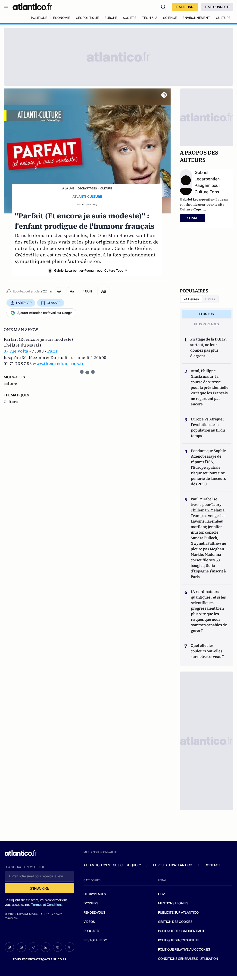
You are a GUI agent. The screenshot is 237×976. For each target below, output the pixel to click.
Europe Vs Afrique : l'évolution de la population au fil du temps (208, 427)
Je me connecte (217, 7)
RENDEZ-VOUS (94, 912)
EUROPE (111, 18)
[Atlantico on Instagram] (57, 947)
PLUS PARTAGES (206, 324)
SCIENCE (170, 18)
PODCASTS (92, 931)
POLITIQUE (39, 18)
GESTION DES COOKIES (175, 922)
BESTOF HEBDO (95, 940)
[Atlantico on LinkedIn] (45, 947)
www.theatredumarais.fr (58, 363)
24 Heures (191, 299)
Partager (23, 303)
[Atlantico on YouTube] (69, 947)
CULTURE (223, 18)
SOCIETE (129, 18)
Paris (52, 351)
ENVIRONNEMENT (196, 18)
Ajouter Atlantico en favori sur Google (44, 313)
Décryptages (87, 188)
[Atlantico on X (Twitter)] (21, 947)
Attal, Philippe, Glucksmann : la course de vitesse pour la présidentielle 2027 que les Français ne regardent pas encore (209, 387)
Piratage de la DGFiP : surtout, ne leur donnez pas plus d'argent (208, 347)
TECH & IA (150, 18)
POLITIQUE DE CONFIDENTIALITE (182, 931)
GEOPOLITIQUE (87, 18)
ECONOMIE (61, 18)
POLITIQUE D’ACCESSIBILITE (178, 940)
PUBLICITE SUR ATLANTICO (178, 912)
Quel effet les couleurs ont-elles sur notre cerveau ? (207, 651)
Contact (212, 865)
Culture (106, 188)
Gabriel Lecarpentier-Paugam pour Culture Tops (88, 270)
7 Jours (209, 299)
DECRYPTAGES (95, 894)
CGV (161, 894)
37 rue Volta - (17, 351)
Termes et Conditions (46, 904)
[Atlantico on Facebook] (33, 947)
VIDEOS (89, 922)
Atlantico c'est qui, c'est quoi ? (112, 865)
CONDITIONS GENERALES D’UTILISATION (188, 959)
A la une (68, 188)
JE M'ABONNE (185, 7)
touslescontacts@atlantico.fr (39, 959)
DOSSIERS (91, 903)
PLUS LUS (206, 314)
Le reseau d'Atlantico (172, 865)
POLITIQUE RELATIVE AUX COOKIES (184, 949)
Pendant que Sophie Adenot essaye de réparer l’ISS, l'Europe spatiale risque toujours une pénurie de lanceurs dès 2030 (208, 467)
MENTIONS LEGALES (173, 903)
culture (10, 383)
